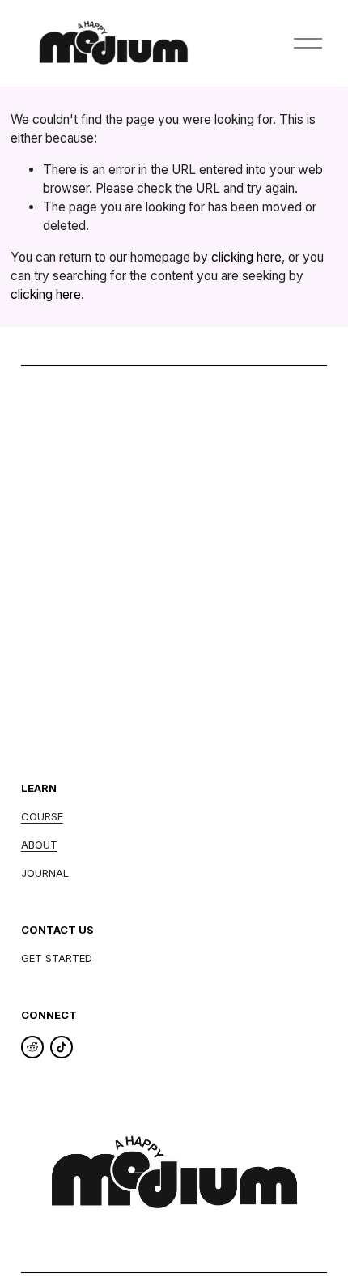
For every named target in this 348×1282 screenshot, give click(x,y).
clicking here (246, 257)
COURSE (42, 816)
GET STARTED (56, 958)
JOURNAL (45, 873)
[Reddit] (32, 1047)
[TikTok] (61, 1047)
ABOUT (39, 844)
